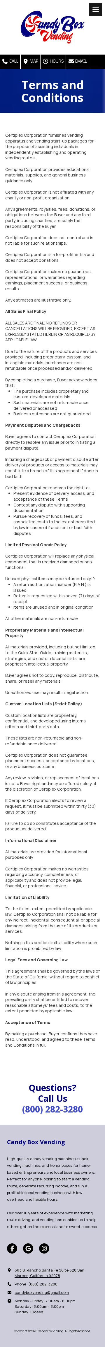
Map (33, 61)
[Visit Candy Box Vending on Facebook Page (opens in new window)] (12, 1248)
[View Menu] (95, 9)
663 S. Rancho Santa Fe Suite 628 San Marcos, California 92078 (49, 1272)
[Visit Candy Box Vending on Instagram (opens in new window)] (44, 1248)
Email (80, 61)
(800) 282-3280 (42, 1284)
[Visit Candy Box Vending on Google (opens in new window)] (28, 1248)
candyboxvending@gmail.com (42, 1292)
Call (13, 61)
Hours (56, 61)
